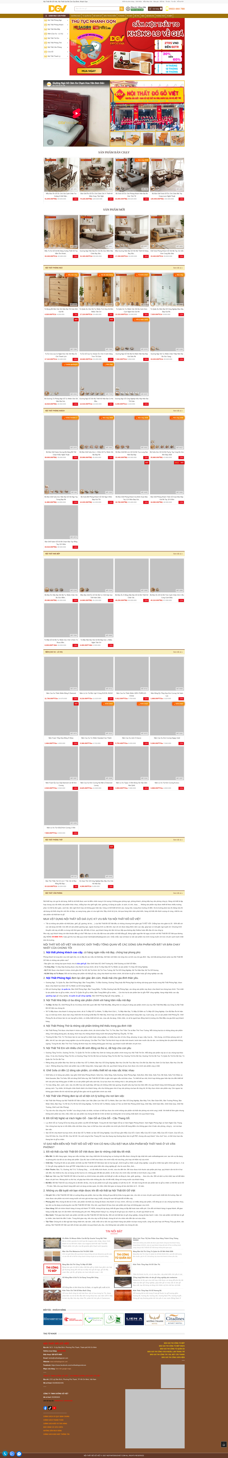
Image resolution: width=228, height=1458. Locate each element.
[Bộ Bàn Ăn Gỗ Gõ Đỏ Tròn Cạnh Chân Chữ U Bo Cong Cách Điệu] (167, 592)
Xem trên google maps (63, 1369)
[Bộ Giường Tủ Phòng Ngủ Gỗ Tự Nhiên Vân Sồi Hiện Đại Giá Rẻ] (61, 395)
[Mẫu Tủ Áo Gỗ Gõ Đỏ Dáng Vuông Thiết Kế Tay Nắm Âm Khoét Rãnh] (61, 232)
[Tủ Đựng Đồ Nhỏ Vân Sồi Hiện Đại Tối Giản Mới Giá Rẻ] (61, 306)
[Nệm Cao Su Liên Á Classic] (132, 735)
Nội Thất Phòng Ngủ (55, 20)
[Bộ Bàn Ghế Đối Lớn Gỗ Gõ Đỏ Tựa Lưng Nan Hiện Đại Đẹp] (132, 449)
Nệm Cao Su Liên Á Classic (131, 738)
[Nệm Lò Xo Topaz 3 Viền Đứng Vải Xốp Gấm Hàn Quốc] (132, 780)
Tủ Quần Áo (87, 16)
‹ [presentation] (73, 43)
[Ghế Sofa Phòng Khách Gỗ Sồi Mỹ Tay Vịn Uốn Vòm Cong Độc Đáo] (167, 232)
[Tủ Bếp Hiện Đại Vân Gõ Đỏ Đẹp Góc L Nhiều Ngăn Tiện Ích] (96, 637)
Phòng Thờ (160, 16)
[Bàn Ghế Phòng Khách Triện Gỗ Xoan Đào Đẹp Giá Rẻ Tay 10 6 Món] (167, 494)
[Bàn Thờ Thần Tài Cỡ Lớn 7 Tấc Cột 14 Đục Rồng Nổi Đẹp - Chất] (61, 878)
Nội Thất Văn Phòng (55, 47)
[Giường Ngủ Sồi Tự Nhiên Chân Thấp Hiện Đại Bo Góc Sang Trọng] (167, 351)
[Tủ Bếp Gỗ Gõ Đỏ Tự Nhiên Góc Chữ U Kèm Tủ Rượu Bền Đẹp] (61, 637)
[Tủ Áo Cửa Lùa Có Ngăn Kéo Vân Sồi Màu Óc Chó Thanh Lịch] (61, 351)
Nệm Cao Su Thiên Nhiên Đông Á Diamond (61, 693)
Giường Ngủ (76, 16)
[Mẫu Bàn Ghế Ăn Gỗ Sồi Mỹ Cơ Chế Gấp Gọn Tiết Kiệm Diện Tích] (96, 592)
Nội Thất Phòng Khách (55, 25)
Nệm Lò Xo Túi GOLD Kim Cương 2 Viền (61, 828)
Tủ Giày (129, 16)
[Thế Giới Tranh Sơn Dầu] (73, 1319)
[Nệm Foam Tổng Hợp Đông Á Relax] (61, 735)
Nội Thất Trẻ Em (53, 38)
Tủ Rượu (121, 16)
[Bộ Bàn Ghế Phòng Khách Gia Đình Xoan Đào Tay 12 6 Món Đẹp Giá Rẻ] (132, 494)
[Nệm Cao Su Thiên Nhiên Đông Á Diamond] (61, 690)
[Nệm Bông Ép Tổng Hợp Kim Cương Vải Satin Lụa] (167, 690)
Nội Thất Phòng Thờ (55, 43)
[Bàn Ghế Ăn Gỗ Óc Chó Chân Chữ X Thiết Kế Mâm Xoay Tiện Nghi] (86, 175)
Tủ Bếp (169, 16)
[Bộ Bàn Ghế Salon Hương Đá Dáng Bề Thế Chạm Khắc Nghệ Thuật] (61, 449)
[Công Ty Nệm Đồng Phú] (114, 1319)
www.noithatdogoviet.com (59, 1361)
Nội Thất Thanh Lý (54, 56)
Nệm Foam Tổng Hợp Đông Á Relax (61, 738)
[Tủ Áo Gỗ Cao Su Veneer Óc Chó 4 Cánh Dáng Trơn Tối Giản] (96, 351)
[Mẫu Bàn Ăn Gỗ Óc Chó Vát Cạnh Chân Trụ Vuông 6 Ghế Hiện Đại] (50, 175)
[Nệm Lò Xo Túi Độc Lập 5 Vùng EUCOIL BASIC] (96, 690)
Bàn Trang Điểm (110, 16)
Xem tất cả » (178, 268)
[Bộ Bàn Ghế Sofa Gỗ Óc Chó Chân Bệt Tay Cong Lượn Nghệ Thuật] (156, 175)
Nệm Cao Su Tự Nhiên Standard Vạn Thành (96, 738)
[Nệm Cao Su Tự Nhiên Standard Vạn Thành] (96, 735)
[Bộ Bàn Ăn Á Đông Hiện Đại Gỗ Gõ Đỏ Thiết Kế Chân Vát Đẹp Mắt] (132, 592)
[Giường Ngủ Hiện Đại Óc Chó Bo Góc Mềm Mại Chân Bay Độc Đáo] (96, 232)
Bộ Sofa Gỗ (97, 16)
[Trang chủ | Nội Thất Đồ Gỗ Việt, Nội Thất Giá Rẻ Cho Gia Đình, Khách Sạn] (57, 12)
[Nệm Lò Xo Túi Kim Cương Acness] (167, 780)
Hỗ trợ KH (180, 1)
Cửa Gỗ (50, 52)
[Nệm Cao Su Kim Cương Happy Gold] (167, 735)
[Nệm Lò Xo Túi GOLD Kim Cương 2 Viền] (61, 825)
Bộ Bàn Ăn (150, 16)
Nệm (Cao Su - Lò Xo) (55, 34)
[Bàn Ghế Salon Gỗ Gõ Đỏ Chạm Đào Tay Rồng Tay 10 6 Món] (61, 538)
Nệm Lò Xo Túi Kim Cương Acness (167, 783)
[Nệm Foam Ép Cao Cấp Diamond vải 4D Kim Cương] (61, 780)
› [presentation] (180, 43)
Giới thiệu (139, 1)
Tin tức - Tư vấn (171, 1)
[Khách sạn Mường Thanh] (154, 1319)
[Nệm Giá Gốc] (93, 1319)
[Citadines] (175, 1319)
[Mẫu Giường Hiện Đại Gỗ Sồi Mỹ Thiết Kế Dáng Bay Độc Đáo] (132, 232)
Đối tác (162, 1)
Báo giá (156, 1)
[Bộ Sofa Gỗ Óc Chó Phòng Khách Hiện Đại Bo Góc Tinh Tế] (121, 175)
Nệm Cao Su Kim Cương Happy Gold (167, 738)
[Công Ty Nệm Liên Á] (134, 1319)
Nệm (142, 16)
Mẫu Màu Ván (147, 1)
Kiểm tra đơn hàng (128, 1)
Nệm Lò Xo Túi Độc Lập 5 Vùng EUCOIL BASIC (96, 693)
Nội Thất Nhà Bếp (54, 29)
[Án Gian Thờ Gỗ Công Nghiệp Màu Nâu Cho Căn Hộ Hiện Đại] (96, 878)
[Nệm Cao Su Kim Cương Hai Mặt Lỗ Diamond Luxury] (96, 780)
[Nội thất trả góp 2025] (127, 46)
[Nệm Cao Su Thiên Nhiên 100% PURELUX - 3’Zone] (132, 690)
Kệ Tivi (136, 16)
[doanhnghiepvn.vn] (52, 1319)
